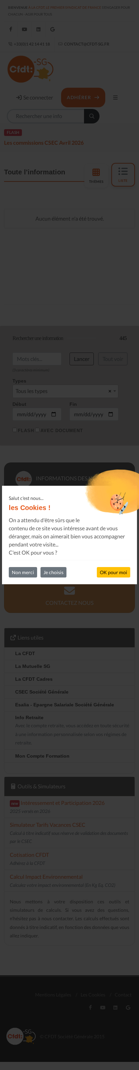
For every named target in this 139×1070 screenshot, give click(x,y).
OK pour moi (113, 572)
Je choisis (53, 572)
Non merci (23, 572)
